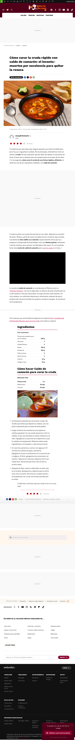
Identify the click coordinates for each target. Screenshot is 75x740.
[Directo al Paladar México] (37, 7)
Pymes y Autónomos (21, 707)
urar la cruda (48, 248)
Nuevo (7, 10)
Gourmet (7, 626)
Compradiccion (9, 709)
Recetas (40, 15)
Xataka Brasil (8, 723)
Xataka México (8, 720)
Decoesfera (7, 706)
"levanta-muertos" (16, 291)
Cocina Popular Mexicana (33, 499)
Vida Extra (21, 680)
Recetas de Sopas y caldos (51, 499)
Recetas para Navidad (12, 634)
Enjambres (31, 634)
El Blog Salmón (23, 703)
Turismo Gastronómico (36, 630)
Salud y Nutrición (10, 630)
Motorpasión (64, 677)
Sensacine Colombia (35, 726)
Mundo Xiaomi (8, 691)
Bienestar (54, 634)
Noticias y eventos (34, 626)
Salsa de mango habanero (36, 601)
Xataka (6, 677)
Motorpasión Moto (64, 681)
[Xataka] (1, 1)
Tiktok (72, 10)
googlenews (67, 10)
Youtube (63, 10)
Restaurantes (55, 626)
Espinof (34, 680)
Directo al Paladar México (51, 721)
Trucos (31, 15)
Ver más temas (10, 645)
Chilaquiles (23, 601)
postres (24, 45)
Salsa (29, 638)
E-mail (34, 77)
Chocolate (54, 638)
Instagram (59, 10)
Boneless (63, 601)
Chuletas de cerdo (52, 601)
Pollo (6, 638)
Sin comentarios (17, 77)
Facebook (55, 10)
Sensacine (35, 677)
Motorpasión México (64, 721)
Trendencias (8, 703)
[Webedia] (9, 667)
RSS (30, 606)
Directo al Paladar (49, 678)
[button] (23, 136)
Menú (3, 10)
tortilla (18, 45)
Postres (49, 15)
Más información (24, 738)
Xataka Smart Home (8, 687)
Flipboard (31, 77)
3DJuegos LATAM (23, 720)
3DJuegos (21, 677)
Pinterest (51, 10)
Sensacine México (35, 721)
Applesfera (7, 683)
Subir (65, 668)
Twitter (28, 77)
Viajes (23, 15)
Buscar (11, 10)
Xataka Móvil (8, 680)
